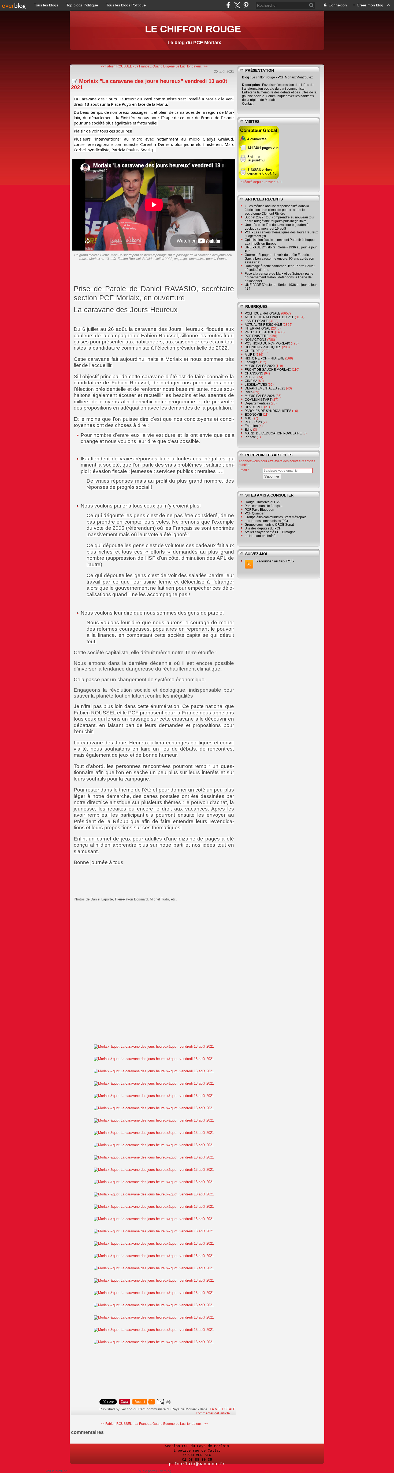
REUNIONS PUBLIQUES (263, 347)
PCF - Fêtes (253, 422)
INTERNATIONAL (257, 328)
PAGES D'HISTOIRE (259, 332)
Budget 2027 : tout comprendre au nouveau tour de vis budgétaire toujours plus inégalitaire (279, 219)
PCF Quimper (255, 513)
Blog (245, 77)
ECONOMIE (253, 414)
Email (243, 470)
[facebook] (228, 5)
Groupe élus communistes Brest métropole (276, 517)
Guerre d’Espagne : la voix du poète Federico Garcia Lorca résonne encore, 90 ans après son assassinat (279, 258)
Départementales (257, 403)
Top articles (185, 1471)
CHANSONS (254, 373)
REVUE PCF (254, 407)
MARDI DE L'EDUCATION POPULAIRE (273, 433)
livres (248, 392)
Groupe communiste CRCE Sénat (269, 525)
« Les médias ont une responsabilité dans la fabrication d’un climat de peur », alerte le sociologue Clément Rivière (277, 209)
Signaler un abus (229, 1471)
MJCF (249, 418)
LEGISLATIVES (256, 385)
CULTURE (252, 351)
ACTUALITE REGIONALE (263, 325)
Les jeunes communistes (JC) (266, 521)
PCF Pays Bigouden (259, 510)
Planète (250, 437)
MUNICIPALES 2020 (260, 366)
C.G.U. (252, 1471)
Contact (247, 103)
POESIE (251, 377)
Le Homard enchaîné (260, 536)
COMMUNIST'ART (258, 400)
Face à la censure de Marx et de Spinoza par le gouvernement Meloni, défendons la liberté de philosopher (279, 277)
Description (251, 85)
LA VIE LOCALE (223, 1409)
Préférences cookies (332, 1471)
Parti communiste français (263, 506)
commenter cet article (213, 1413)
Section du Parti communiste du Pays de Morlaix (103, 1471)
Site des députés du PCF (263, 528)
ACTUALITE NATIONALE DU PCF (269, 317)
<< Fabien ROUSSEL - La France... (126, 66)
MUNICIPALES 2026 (260, 396)
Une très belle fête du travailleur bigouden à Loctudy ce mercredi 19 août (276, 226)
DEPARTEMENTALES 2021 (265, 388)
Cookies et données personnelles (287, 1471)
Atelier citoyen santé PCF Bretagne (270, 532)
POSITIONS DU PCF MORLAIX (267, 343)
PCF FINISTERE (257, 336)
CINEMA (251, 381)
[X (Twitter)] (237, 5)
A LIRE (250, 355)
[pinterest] (246, 5)
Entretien (251, 426)
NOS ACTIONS (255, 340)
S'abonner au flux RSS (274, 561)
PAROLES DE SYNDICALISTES (268, 411)
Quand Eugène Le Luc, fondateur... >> (180, 66)
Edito (248, 429)
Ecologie (251, 362)
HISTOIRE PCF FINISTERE (264, 358)
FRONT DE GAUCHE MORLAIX (268, 370)
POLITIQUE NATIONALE (262, 313)
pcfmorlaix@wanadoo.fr (197, 1464)
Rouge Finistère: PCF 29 (263, 502)
